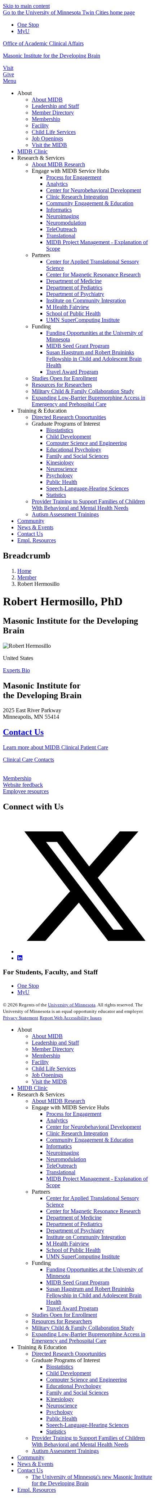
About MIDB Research (58, 1101)
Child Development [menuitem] (68, 437)
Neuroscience (61, 1405)
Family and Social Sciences (77, 1393)
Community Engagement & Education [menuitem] (89, 203)
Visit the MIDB (49, 1081)
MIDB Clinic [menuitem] (32, 151)
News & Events (35, 1464)
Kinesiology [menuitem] (60, 462)
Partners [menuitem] (41, 255)
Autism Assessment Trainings (65, 1451)
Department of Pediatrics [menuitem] (74, 287)
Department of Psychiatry (75, 1231)
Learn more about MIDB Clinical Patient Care (55, 747)
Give (8, 74)
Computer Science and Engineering (86, 1380)
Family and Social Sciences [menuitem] (77, 456)
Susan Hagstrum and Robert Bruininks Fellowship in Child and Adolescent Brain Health (94, 1295)
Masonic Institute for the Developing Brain (51, 56)
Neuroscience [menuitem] (61, 469)
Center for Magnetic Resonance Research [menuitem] (93, 274)
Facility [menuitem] (40, 125)
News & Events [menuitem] (35, 527)
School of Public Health (73, 1250)
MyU (23, 31)
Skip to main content (26, 6)
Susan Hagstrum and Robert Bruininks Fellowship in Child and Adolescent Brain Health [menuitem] (94, 358)
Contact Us (23, 732)
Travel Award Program (72, 1308)
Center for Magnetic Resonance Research (93, 1211)
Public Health (61, 1418)
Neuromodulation (66, 1159)
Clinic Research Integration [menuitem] (77, 197)
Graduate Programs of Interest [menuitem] (66, 424)
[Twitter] (84, 951)
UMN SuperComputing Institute (83, 1256)
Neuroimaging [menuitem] (62, 216)
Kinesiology (60, 1399)
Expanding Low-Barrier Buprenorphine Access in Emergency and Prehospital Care (88, 1337)
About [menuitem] (24, 93)
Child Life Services (54, 1068)
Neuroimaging (62, 1153)
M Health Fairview (67, 1243)
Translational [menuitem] (60, 236)
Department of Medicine (74, 1218)
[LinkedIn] (19, 958)
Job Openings (47, 1075)
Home (24, 571)
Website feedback (23, 785)
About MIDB (47, 1036)
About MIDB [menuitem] (47, 100)
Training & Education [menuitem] (42, 411)
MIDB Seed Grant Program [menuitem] (77, 346)
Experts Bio (16, 670)
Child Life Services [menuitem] (54, 132)
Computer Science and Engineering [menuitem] (86, 443)
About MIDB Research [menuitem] (58, 164)
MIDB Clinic (32, 1088)
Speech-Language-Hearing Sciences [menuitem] (87, 488)
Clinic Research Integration (77, 1133)
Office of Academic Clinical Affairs (43, 43)
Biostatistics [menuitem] (59, 430)
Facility (40, 1062)
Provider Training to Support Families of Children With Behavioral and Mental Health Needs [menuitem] (88, 504)
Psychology (59, 1412)
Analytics (57, 1120)
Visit (8, 68)
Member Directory (53, 1049)
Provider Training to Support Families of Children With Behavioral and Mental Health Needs (88, 1441)
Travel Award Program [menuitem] (72, 372)
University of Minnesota (72, 1004)
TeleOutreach (61, 1166)
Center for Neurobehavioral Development (93, 1127)
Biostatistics (59, 1367)
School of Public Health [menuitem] (73, 313)
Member (26, 577)
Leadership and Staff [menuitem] (55, 106)
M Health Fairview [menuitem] (67, 307)
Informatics (59, 1146)
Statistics (56, 1431)
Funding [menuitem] (41, 326)
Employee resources (26, 791)
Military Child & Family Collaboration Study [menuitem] (83, 391)
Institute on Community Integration (86, 1237)
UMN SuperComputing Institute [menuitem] (83, 320)
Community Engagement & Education (89, 1140)
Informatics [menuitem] (59, 210)
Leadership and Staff (55, 1043)
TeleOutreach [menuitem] (61, 229)
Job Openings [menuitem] (47, 138)
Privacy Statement (20, 1017)
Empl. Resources (36, 1490)
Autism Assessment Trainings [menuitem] (65, 514)
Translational (60, 1172)
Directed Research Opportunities (69, 1354)
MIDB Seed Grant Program (77, 1282)
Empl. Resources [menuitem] (36, 540)
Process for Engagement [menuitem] (73, 177)
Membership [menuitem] (46, 119)
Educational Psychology (73, 1386)
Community (30, 1457)
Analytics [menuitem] (57, 184)
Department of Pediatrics (74, 1224)
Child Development (68, 1373)
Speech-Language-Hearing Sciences (87, 1425)
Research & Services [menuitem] (41, 158)
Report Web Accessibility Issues (71, 1017)
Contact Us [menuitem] (30, 534)
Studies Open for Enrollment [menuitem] (64, 378)
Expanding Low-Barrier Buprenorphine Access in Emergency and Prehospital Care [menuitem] (88, 401)
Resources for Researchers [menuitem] (62, 385)
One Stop (28, 25)
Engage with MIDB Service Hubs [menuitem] (70, 171)
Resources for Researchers (62, 1321)
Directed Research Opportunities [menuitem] (69, 417)
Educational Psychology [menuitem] (73, 449)
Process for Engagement (73, 1114)
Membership (17, 778)
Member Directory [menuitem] (53, 112)
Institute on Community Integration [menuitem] (86, 300)
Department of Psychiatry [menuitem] (75, 294)
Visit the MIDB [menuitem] (49, 145)
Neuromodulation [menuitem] (66, 223)
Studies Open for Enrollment (64, 1315)
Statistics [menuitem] (56, 495)
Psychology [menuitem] (59, 475)
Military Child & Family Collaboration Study (83, 1328)
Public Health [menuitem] (61, 482)
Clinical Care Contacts (28, 760)
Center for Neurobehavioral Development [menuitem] (93, 190)
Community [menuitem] (30, 521)
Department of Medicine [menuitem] (74, 281)
